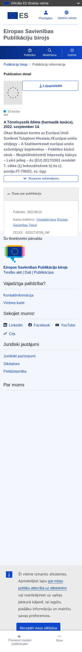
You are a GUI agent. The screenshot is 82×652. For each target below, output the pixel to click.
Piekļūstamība (14, 371)
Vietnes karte (14, 303)
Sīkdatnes (11, 364)
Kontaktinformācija (18, 295)
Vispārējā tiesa (46, 219)
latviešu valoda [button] (67, 18)
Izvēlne (72, 55)
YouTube (68, 325)
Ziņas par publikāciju (26, 193)
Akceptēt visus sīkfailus (38, 628)
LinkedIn (16, 325)
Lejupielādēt (52, 86)
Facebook (42, 325)
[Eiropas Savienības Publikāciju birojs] (17, 15)
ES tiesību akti (12, 113)
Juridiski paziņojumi (19, 356)
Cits (12, 334)
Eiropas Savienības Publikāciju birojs (28, 34)
